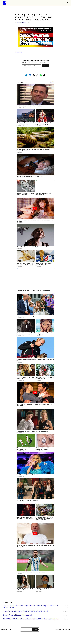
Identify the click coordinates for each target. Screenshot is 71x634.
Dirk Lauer (18, 22)
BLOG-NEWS (23, 22)
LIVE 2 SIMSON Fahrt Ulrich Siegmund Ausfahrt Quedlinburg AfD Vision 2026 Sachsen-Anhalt (30, 606)
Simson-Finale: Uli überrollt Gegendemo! (17, 615)
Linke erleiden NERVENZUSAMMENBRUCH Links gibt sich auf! (25, 611)
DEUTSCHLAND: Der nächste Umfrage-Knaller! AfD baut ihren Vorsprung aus (30, 619)
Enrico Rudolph (18, 52)
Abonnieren (45, 65)
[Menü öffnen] (67, 3)
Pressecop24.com (6, 629)
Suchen (35, 629)
